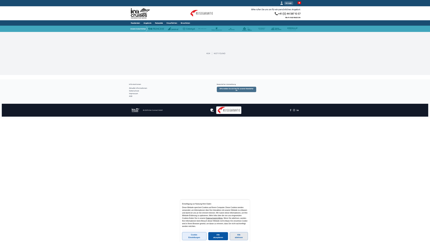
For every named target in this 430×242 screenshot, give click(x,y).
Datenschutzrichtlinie (214, 218)
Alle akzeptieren (218, 236)
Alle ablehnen (239, 236)
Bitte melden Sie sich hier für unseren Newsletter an (236, 89)
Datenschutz (134, 91)
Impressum (133, 93)
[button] (287, 3)
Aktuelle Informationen (138, 88)
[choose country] (299, 3)
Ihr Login (289, 3)
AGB (130, 96)
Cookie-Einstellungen (194, 236)
